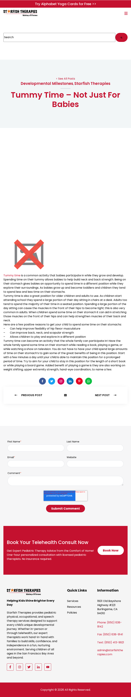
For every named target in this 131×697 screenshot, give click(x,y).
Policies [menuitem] (72, 613)
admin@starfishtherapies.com (110, 652)
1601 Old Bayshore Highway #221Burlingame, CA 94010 (109, 607)
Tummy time (11, 275)
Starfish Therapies (92, 83)
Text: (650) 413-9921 (110, 642)
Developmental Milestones (47, 83)
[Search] (121, 37)
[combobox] (59, 37)
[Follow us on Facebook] (10, 667)
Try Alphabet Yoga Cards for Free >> (65, 4)
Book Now (112, 551)
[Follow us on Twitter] (29, 667)
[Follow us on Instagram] (19, 667)
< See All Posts (65, 79)
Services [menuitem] (72, 601)
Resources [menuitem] (74, 607)
